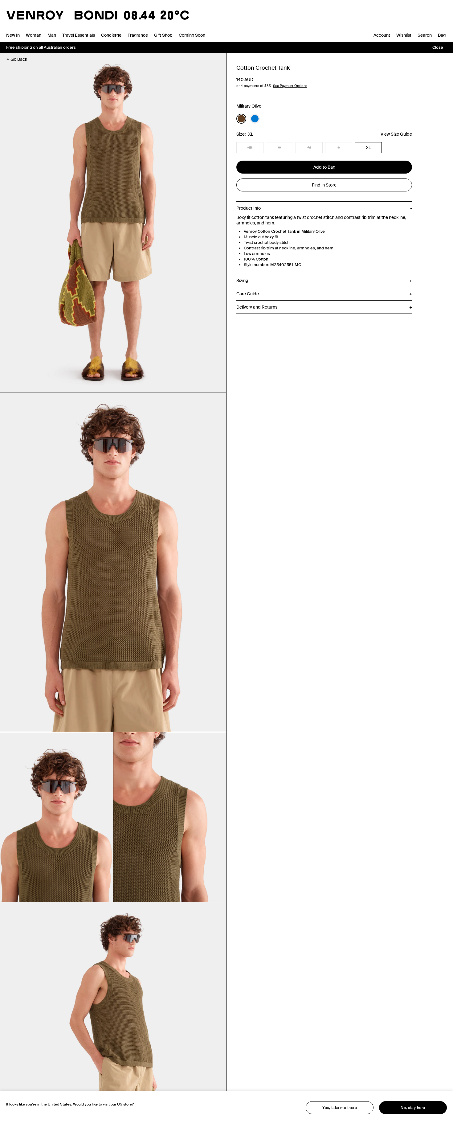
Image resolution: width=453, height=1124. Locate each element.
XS (249, 147)
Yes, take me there (339, 1107)
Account (381, 35)
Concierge (111, 35)
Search (425, 35)
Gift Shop (163, 35)
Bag (442, 35)
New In (13, 35)
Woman (33, 35)
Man (51, 35)
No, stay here (413, 1107)
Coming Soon (192, 35)
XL (368, 147)
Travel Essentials (78, 35)
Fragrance (138, 35)
